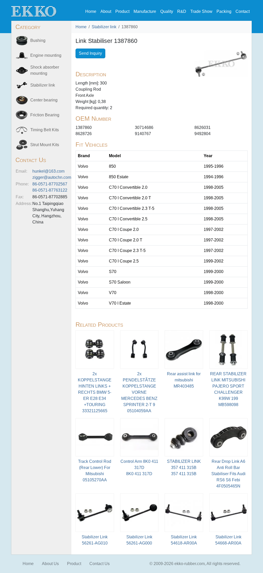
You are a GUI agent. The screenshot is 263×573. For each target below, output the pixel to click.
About (105, 11)
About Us (50, 563)
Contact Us (99, 563)
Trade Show (201, 11)
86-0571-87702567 (49, 184)
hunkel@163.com (48, 171)
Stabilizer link (104, 27)
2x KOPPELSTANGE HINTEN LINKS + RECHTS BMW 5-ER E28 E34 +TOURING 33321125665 (94, 392)
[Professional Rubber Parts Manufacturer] (34, 11)
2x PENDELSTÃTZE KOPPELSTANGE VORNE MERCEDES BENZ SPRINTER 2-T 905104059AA (139, 392)
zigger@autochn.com (51, 177)
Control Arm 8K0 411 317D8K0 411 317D (139, 467)
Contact (243, 11)
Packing (224, 11)
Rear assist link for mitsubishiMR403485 (184, 380)
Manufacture (145, 11)
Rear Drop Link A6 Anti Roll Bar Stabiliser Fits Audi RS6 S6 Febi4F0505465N (228, 473)
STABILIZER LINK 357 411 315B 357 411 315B (184, 467)
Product (122, 11)
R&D (181, 11)
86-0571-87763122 (49, 190)
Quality (166, 11)
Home (90, 11)
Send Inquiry (90, 53)
